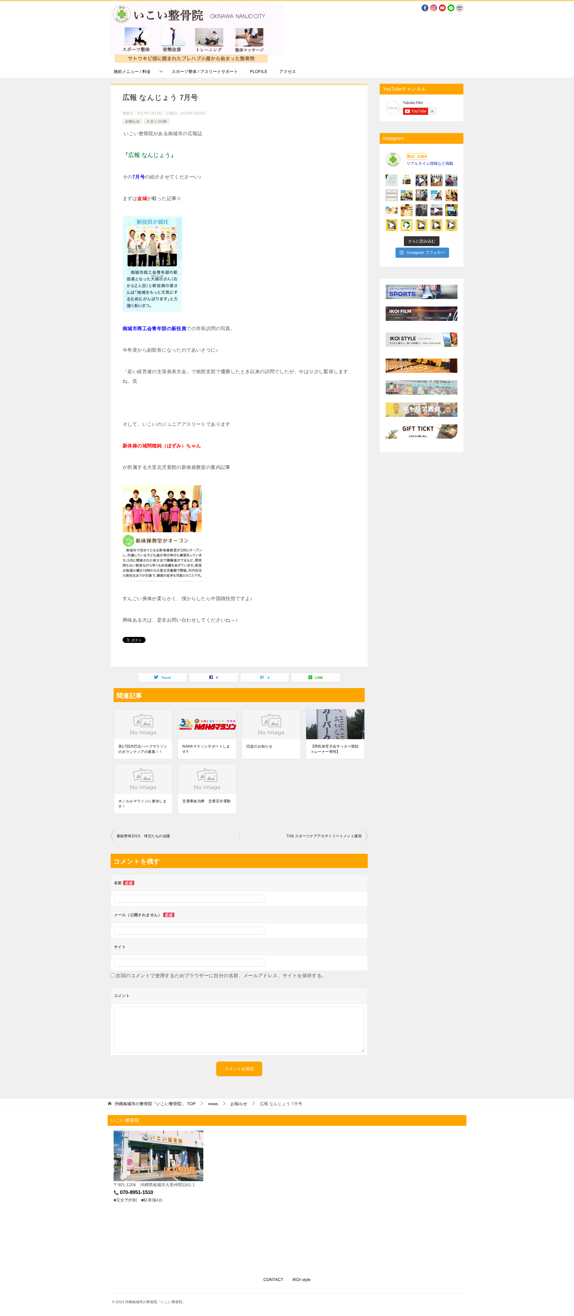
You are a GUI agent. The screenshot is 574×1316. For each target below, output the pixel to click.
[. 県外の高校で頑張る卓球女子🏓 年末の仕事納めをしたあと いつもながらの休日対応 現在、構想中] (422, 210)
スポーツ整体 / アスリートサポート (205, 71)
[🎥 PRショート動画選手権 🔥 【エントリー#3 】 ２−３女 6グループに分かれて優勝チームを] (436, 225)
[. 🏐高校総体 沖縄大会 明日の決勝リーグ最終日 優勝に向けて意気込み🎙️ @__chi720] (422, 180)
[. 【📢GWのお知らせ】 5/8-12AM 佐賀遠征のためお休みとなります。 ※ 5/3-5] (392, 195)
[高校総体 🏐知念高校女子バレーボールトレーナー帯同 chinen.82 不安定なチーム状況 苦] (436, 180)
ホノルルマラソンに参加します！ (142, 804)
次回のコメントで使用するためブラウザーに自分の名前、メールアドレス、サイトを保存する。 (221, 975)
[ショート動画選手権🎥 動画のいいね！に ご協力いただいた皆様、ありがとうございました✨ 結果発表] (451, 210)
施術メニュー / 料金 (132, 71)
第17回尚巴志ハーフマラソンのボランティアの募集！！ (142, 749)
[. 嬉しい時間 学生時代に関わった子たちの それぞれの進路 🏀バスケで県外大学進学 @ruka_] (451, 195)
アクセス (287, 71)
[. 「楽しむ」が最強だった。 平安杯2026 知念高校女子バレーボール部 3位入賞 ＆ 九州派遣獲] (422, 195)
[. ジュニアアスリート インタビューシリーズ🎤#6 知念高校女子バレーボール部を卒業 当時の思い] (407, 195)
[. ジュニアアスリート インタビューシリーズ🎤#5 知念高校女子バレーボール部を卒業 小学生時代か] (436, 195)
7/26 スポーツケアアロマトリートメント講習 (324, 836)
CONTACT (273, 1279)
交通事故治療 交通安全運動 (206, 801)
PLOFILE (258, 71)
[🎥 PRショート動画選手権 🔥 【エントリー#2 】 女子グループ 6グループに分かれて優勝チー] (451, 225)
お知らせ (132, 121)
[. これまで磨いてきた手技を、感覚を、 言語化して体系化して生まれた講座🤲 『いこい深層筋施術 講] (392, 180)
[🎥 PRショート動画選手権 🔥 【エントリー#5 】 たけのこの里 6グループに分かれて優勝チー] (407, 225)
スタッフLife (156, 121)
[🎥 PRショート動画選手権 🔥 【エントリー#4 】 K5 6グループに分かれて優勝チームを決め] (422, 225)
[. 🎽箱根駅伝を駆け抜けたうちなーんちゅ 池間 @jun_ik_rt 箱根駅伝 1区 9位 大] (407, 210)
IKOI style (301, 1279)
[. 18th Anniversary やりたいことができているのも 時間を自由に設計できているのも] (407, 180)
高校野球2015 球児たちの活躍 (143, 836)
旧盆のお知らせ (259, 746)
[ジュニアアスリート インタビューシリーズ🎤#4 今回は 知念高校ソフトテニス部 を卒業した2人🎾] (392, 210)
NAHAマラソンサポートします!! (206, 749)
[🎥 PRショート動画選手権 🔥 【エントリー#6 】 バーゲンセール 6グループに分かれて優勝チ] (392, 225)
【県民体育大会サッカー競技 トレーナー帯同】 (335, 749)
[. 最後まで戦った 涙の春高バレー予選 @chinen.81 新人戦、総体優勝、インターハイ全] (436, 210)
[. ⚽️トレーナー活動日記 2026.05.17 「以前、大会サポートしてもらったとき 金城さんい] (451, 180)
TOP (155, 1103)
